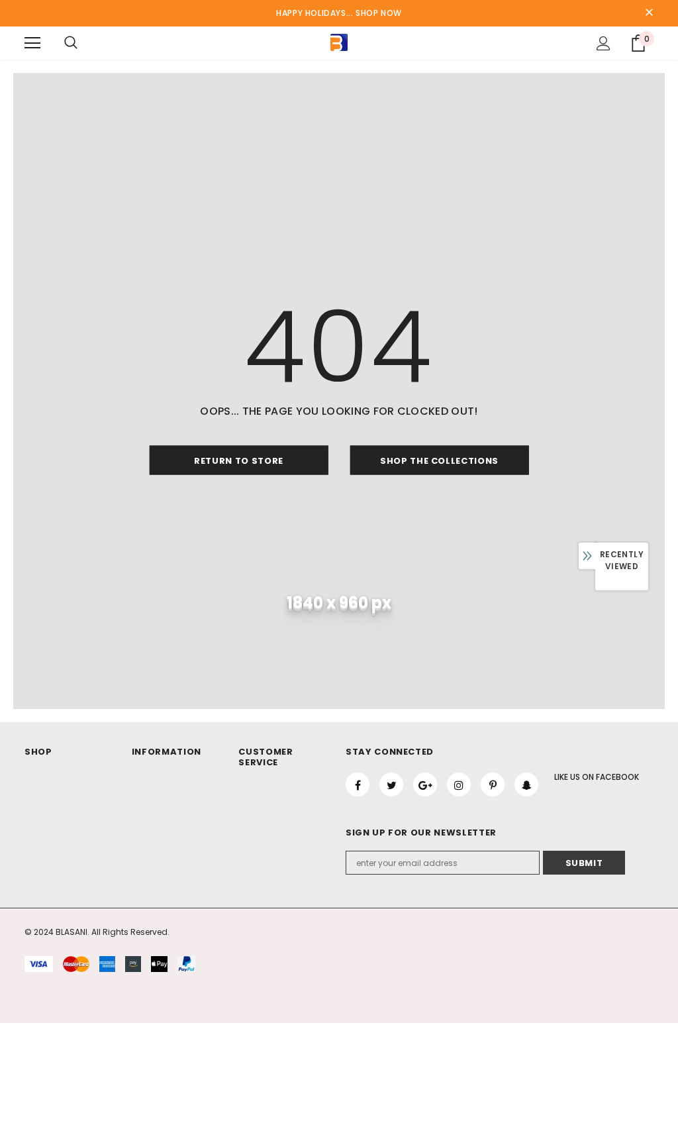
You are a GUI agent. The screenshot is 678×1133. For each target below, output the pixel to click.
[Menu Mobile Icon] (32, 43)
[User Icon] (603, 43)
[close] (648, 13)
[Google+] (425, 784)
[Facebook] (357, 784)
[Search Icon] (70, 43)
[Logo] (339, 42)
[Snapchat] (526, 784)
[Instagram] (459, 784)
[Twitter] (391, 784)
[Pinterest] (493, 784)
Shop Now (379, 13)
